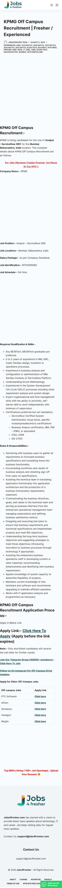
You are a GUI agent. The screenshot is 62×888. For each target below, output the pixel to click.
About (13, 879)
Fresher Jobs (10, 50)
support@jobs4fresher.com (31, 858)
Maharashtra (11, 52)
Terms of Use (13, 883)
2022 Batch (9, 47)
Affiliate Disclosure (33, 883)
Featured (52, 47)
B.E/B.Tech (32, 47)
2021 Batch (50, 45)
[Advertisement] (31, 89)
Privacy (48, 879)
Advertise (36, 879)
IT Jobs (26, 50)
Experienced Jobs (12, 45)
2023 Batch (20, 47)
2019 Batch (27, 45)
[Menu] (57, 5)
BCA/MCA (42, 47)
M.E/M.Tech (42, 50)
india (20, 50)
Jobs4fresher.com (14, 817)
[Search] (52, 5)
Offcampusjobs (35, 52)
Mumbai (22, 52)
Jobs (33, 50)
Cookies (23, 879)
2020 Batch (38, 45)
